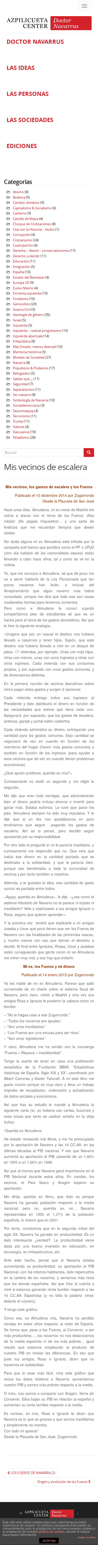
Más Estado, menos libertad (34, 347)
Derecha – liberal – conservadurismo (41, 250)
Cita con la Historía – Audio (33, 229)
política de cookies (51, 1532)
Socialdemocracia (26, 405)
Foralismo (20, 299)
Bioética (19, 197)
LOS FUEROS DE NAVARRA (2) (32, 1473)
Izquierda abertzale (28, 336)
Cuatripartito (23, 245)
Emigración (21, 267)
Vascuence (21, 432)
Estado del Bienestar (28, 277)
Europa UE (21, 282)
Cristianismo (22, 240)
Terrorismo (21, 416)
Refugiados (21, 373)
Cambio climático (26, 202)
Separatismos (23, 389)
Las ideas (20, 68)
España (18, 272)
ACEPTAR (49, 1540)
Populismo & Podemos (30, 368)
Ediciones (22, 146)
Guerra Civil (22, 309)
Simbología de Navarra (30, 400)
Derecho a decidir (26, 256)
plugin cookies (86, 1537)
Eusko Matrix (23, 288)
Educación (21, 261)
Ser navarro (22, 395)
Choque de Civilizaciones (32, 224)
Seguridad (20, 384)
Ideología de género (28, 315)
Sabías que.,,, (23, 379)
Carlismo (19, 213)
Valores (18, 427)
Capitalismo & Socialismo (32, 208)
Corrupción (21, 235)
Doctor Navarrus (35, 42)
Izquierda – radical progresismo (37, 330)
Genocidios (21, 304)
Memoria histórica (27, 352)
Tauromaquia (23, 411)
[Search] (89, 452)
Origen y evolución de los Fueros (62, 1482)
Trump (18, 421)
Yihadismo (21, 437)
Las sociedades (30, 120)
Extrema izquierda (27, 293)
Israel (17, 320)
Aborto (18, 192)
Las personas (28, 94)
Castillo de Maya (25, 219)
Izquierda (20, 325)
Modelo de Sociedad (28, 357)
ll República (21, 341)
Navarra (19, 363)
